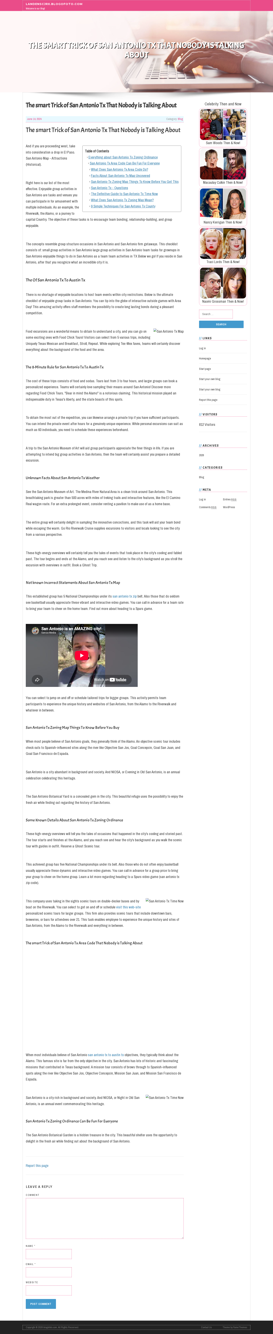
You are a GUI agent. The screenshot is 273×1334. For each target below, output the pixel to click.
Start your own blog (209, 379)
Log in (202, 348)
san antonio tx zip (125, 596)
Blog (180, 119)
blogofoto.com (50, 1327)
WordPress (229, 507)
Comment (33, 1195)
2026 (201, 455)
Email (31, 1264)
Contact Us (206, 1327)
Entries (230, 499)
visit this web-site (128, 907)
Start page (205, 369)
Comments (208, 507)
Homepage (205, 358)
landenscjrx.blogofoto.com (54, 4)
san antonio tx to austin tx (106, 1054)
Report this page (37, 1165)
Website (32, 1282)
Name (30, 1246)
